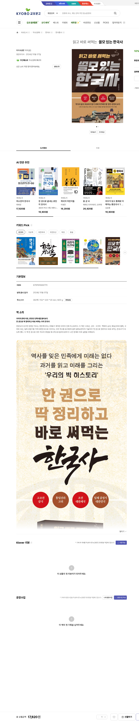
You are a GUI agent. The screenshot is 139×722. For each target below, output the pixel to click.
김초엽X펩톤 (32, 22)
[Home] (17, 32)
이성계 (30, 232)
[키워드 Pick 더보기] (125, 252)
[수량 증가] (105, 717)
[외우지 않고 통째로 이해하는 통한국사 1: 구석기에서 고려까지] (115, 190)
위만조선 (53, 232)
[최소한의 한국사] (26, 188)
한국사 (47, 32)
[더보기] (124, 22)
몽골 (71, 232)
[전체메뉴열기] (19, 22)
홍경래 (20, 232)
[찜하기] (114, 717)
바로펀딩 (87, 22)
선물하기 (128, 717)
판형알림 (68, 300)
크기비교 (101, 132)
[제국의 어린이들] (70, 188)
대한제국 (41, 232)
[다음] (120, 86)
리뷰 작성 (122, 543)
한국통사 (59, 32)
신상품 (97, 22)
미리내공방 (20, 50)
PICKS (106, 22)
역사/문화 (36, 32)
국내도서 (24, 32)
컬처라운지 (117, 22)
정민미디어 (20, 54)
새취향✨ (75, 22)
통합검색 (51, 13)
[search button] (115, 13)
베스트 (56, 22)
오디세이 (45, 22)
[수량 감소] (98, 717)
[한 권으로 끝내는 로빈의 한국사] (48, 190)
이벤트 (65, 22)
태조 (63, 232)
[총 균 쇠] (93, 188)
